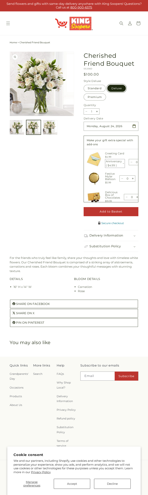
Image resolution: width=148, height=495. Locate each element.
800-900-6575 (81, 7)
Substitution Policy (65, 429)
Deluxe (116, 88)
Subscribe (126, 376)
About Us (16, 405)
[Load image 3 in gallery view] (50, 127)
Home (13, 42)
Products (16, 396)
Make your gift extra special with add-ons (110, 142)
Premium (95, 97)
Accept (72, 484)
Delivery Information (65, 399)
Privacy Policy (41, 472)
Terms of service (62, 443)
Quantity (90, 105)
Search (37, 374)
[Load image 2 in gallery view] (33, 127)
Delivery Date (93, 118)
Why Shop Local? (64, 385)
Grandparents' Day (19, 376)
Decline (112, 484)
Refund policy (66, 418)
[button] (8, 23)
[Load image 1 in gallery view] (17, 127)
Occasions (17, 387)
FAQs (60, 374)
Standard (95, 88)
